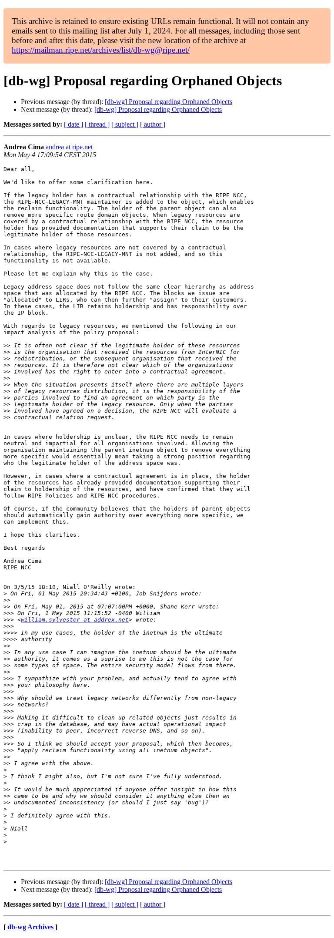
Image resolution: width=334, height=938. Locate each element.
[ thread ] (97, 124)
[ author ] (152, 124)
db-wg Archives (30, 927)
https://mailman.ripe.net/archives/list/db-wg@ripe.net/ (101, 49)
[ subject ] (124, 124)
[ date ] (73, 124)
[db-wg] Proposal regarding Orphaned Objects (168, 101)
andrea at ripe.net (69, 147)
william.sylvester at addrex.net (75, 619)
